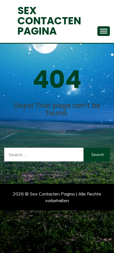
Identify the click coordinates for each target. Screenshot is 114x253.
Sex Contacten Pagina (49, 20)
